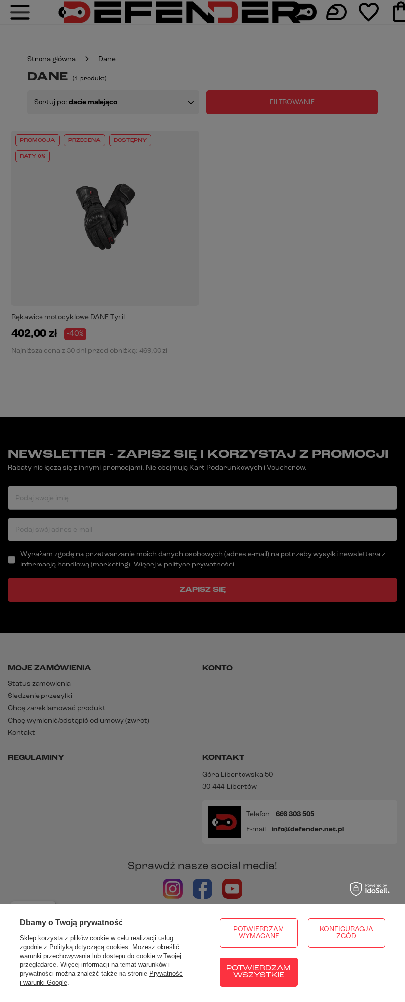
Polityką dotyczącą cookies (88, 947)
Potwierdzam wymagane (258, 933)
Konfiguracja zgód (346, 933)
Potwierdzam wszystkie (258, 972)
